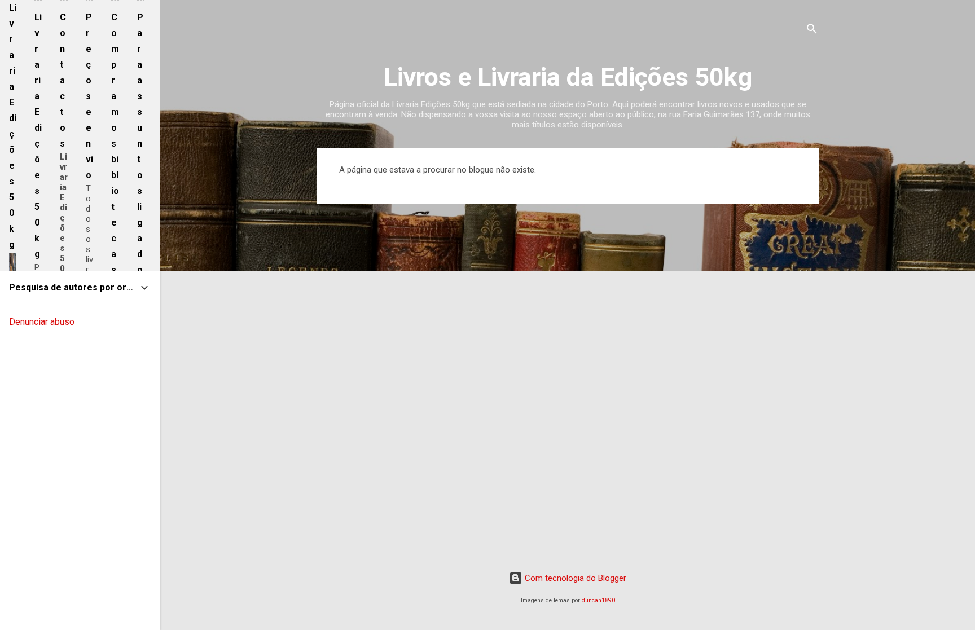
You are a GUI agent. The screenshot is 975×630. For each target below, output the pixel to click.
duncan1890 (598, 600)
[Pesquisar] (812, 31)
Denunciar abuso (41, 321)
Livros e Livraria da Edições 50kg (568, 77)
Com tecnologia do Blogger (574, 578)
